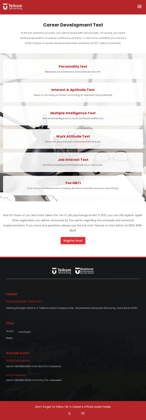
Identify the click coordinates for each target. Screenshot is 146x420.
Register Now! (73, 240)
